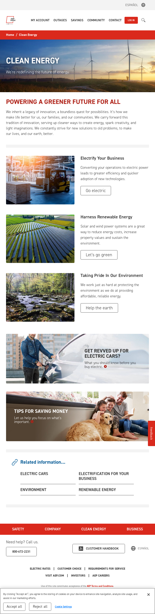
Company (53, 529)
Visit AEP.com (54, 576)
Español (131, 5)
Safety (18, 529)
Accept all (14, 606)
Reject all (40, 606)
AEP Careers (101, 576)
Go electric (96, 190)
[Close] (148, 594)
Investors (78, 576)
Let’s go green (99, 255)
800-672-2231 (21, 551)
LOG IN (131, 20)
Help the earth (99, 308)
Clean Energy (93, 529)
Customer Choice (69, 569)
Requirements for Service (106, 569)
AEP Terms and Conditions (100, 586)
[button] (40, 20)
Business (135, 529)
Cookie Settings (63, 606)
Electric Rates (40, 569)
